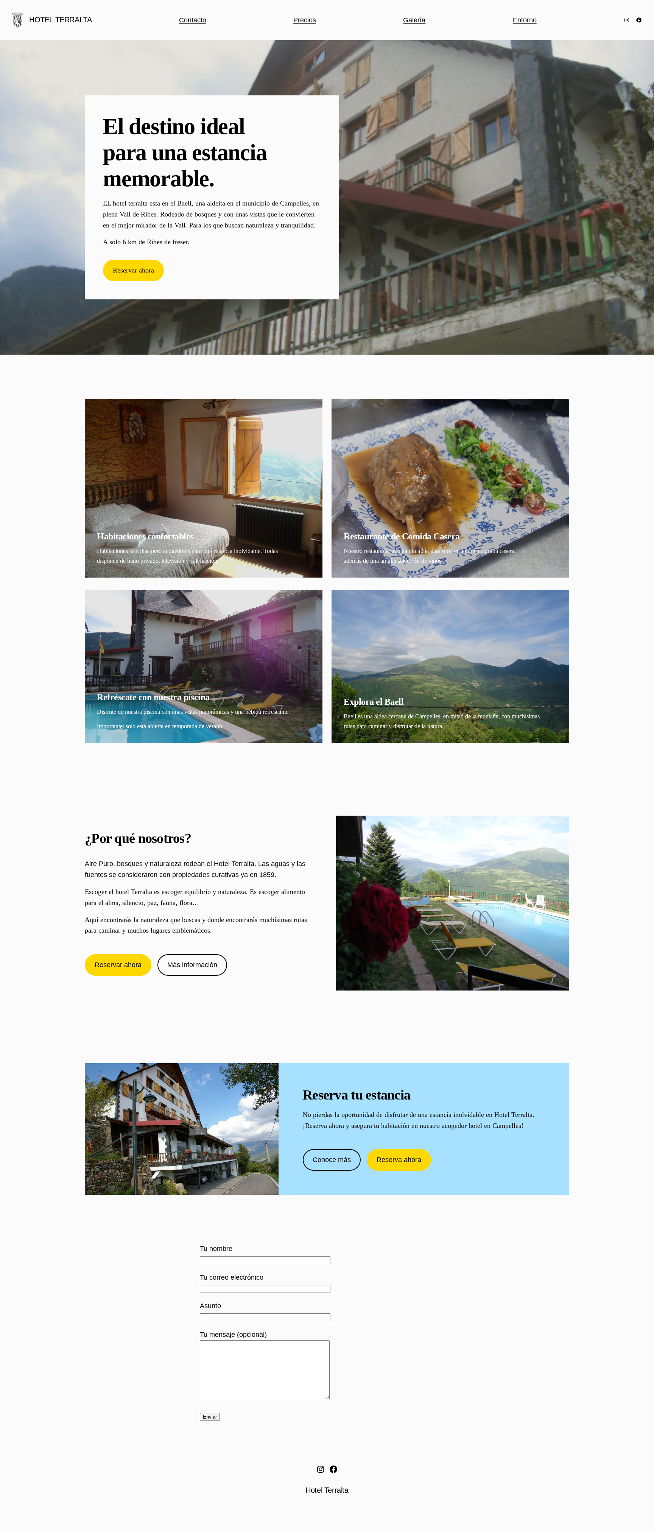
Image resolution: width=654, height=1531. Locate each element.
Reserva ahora (399, 1159)
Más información (192, 965)
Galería (414, 20)
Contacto (192, 20)
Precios (304, 20)
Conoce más (332, 1159)
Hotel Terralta (60, 20)
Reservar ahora (133, 270)
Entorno (525, 20)
